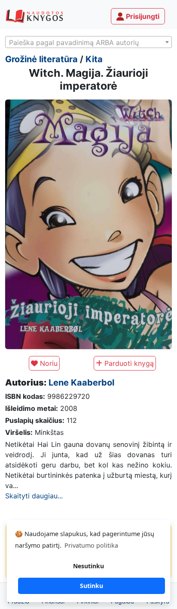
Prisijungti (141, 16)
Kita (94, 59)
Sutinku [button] (91, 586)
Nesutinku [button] (88, 566)
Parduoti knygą (128, 363)
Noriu (48, 363)
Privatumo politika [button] (91, 545)
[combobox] (88, 42)
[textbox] (88, 42)
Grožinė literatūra (41, 59)
